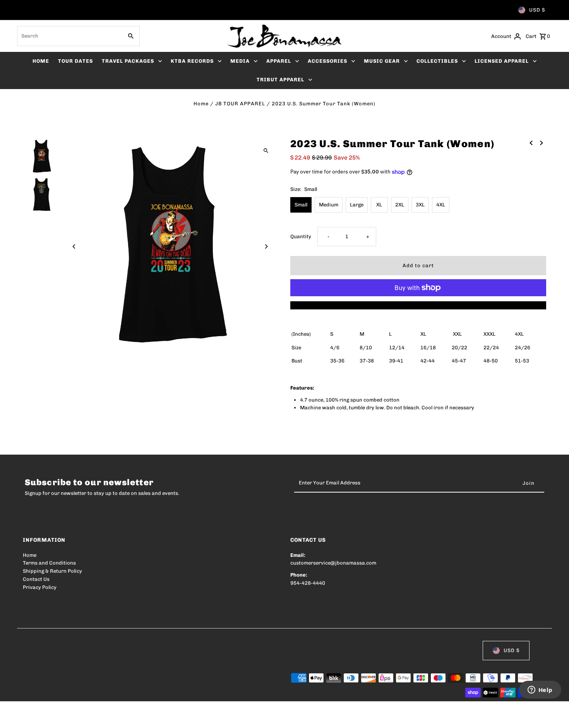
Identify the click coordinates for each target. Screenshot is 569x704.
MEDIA (240, 61)
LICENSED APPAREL (502, 61)
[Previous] (74, 246)
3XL (420, 205)
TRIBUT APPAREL (280, 79)
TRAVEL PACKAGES (128, 61)
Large (356, 205)
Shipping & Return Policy (52, 571)
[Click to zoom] (266, 150)
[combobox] (69, 36)
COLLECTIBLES (437, 61)
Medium (328, 205)
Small (301, 205)
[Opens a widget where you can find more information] (540, 690)
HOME (41, 61)
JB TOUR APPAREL (240, 103)
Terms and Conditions (49, 563)
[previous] (531, 143)
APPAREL (278, 61)
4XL (440, 205)
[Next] (266, 246)
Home (201, 103)
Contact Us (36, 579)
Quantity (300, 236)
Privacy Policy (40, 587)
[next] (541, 143)
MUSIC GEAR (382, 61)
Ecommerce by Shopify (165, 693)
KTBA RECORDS (192, 61)
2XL (399, 205)
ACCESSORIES (327, 61)
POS (122, 693)
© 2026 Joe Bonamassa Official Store (68, 693)
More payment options (418, 305)
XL (379, 205)
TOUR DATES (75, 61)
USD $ (537, 10)
